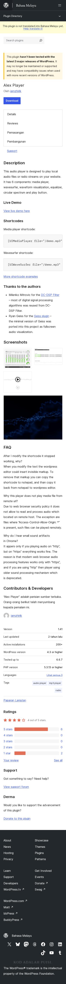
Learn (7, 870)
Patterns (40, 859)
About (7, 840)
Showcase (41, 840)
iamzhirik (15, 91)
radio (58, 690)
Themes (40, 846)
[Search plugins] (40, 40)
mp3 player (55, 683)
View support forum (16, 787)
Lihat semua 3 (54, 675)
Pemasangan (15, 132)
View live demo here (17, 211)
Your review (11, 760)
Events (39, 877)
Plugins (39, 853)
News (7, 846)
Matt (8, 907)
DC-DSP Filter (50, 295)
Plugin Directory (13, 15)
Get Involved (43, 870)
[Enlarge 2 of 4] (57, 353)
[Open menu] (60, 5)
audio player (39, 683)
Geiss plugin (41, 316)
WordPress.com (15, 901)
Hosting (9, 853)
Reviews (12, 123)
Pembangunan (16, 141)
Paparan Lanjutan (15, 700)
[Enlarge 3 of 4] (27, 376)
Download (12, 100)
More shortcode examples (21, 276)
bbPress (11, 913)
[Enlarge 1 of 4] (27, 353)
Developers (11, 883)
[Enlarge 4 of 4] (57, 400)
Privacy (8, 859)
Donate (41, 883)
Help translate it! (33, 28)
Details (11, 114)
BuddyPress (13, 920)
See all (58, 760)
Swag (40, 889)
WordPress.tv (14, 889)
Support (12, 151)
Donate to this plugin (17, 818)
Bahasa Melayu (22, 935)
